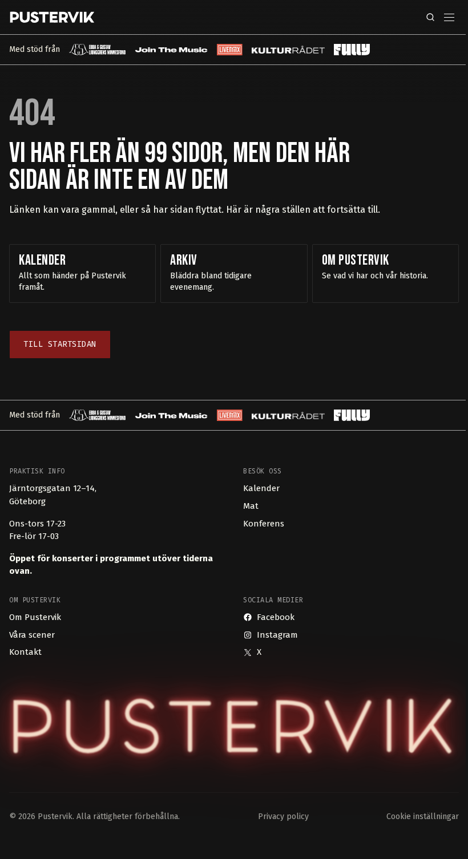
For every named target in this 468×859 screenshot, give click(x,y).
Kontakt (25, 652)
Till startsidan (59, 344)
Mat (251, 506)
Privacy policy (283, 816)
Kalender (261, 488)
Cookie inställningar (422, 816)
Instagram (277, 635)
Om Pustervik (35, 617)
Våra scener (32, 635)
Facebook (275, 617)
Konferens (263, 523)
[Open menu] (449, 17)
